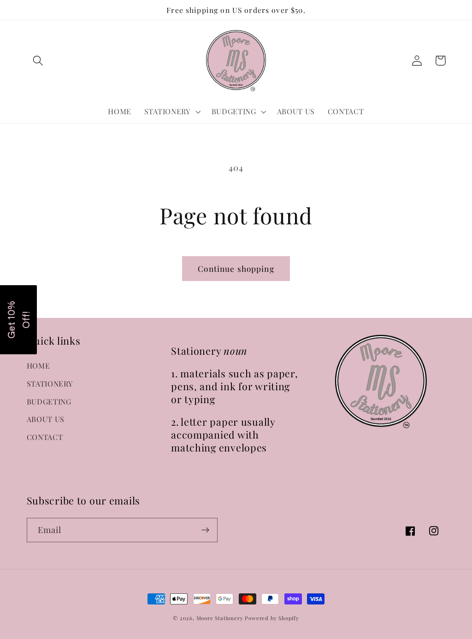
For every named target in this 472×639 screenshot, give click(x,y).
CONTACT (45, 437)
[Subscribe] (205, 530)
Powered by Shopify (272, 618)
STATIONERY (50, 383)
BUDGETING (49, 401)
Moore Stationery (219, 618)
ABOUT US (46, 419)
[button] (38, 60)
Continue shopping (236, 268)
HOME (38, 365)
